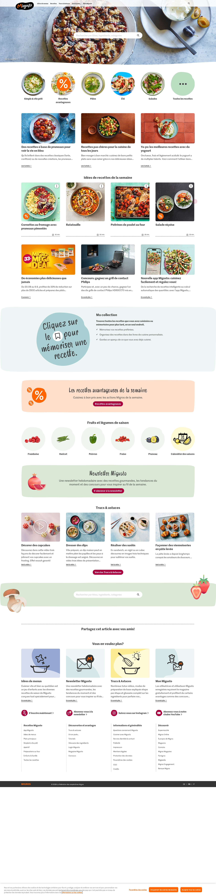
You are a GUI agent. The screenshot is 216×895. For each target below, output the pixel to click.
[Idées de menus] (40, 675)
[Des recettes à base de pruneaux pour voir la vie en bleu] (48, 140)
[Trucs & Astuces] (130, 675)
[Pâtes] (93, 88)
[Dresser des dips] (85, 539)
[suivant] (194, 201)
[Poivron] (93, 441)
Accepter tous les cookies (191, 889)
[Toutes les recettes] (183, 88)
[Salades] (153, 88)
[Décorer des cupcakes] (40, 539)
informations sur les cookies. (72, 892)
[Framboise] (33, 441)
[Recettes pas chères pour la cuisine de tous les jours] (108, 140)
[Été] (123, 88)
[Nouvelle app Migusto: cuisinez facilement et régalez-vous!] (168, 271)
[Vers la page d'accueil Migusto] (25, 4)
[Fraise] (123, 441)
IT (194, 784)
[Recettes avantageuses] (63, 88)
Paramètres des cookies (122, 760)
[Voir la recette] (40, 209)
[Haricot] (63, 441)
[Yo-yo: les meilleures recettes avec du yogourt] (168, 140)
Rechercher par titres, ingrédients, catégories (108, 35)
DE (184, 784)
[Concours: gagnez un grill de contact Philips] (108, 271)
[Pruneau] (153, 441)
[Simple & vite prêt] (33, 88)
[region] (108, 889)
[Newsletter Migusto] (85, 675)
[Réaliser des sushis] (130, 539)
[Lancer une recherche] (189, 3)
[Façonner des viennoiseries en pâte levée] (175, 539)
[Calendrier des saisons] (183, 441)
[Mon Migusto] (175, 675)
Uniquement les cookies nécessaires (163, 889)
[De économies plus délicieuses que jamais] (48, 271)
